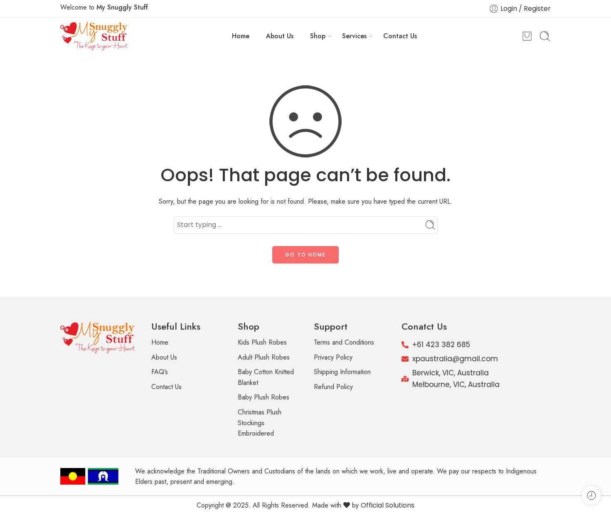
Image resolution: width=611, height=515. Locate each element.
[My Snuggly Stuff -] (94, 36)
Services (354, 36)
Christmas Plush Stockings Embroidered (259, 422)
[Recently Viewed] (591, 495)
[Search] (545, 36)
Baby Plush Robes (263, 397)
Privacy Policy (333, 357)
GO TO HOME (305, 254)
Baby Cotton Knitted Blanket (266, 377)
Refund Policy (333, 387)
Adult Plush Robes (264, 357)
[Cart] (527, 36)
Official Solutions (387, 505)
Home (240, 36)
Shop (317, 36)
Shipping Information (342, 372)
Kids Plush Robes (262, 342)
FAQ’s (159, 372)
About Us (279, 36)
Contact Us (400, 36)
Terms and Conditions (344, 342)
